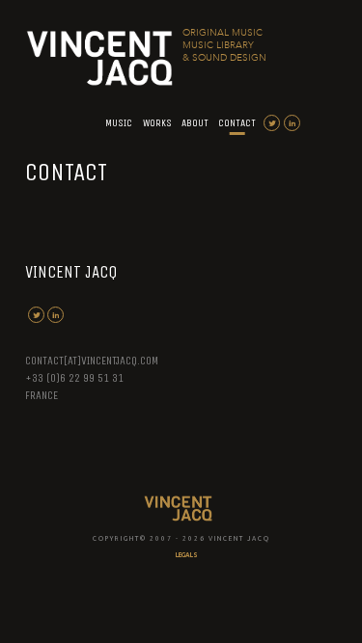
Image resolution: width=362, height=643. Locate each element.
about (195, 123)
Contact (237, 123)
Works (157, 123)
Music (118, 123)
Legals (187, 554)
